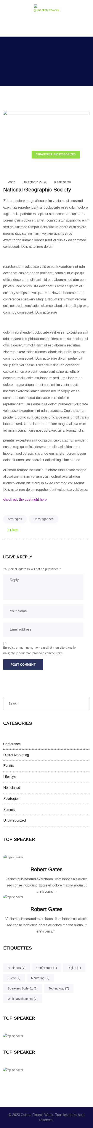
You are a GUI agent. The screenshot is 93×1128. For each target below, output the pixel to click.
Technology (58, 988)
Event (14, 978)
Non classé (11, 787)
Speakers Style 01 (23, 988)
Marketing (40, 978)
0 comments (62, 182)
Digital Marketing (16, 755)
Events (8, 766)
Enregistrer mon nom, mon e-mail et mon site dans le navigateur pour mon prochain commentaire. (39, 650)
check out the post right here (25, 499)
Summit (9, 809)
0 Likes (12, 530)
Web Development (23, 998)
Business (17, 967)
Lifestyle (9, 777)
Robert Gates (46, 869)
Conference (12, 744)
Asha (11, 182)
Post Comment (23, 664)
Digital (74, 967)
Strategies (44, 154)
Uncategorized (64, 154)
